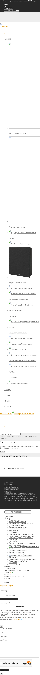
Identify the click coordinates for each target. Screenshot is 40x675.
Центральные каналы (17, 545)
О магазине (8, 482)
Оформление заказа (11, 488)
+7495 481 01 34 (6, 414)
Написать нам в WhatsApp (14, 577)
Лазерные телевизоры (17, 554)
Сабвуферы (13, 539)
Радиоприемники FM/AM (18, 561)
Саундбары (13, 541)
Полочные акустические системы (21, 538)
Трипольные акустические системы (22, 543)
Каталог (7, 39)
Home (2, 452)
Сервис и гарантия (11, 489)
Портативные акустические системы (22, 559)
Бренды (7, 390)
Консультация (9, 569)
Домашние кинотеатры (17, 529)
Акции (7, 395)
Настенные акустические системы (21, 536)
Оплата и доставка (11, 486)
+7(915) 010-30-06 (11, 11)
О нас (6, 4)
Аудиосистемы (14, 520)
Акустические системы (17, 522)
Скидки (7, 406)
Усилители (13, 563)
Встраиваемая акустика (18, 527)
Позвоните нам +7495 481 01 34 (16, 571)
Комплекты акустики (16, 552)
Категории (8, 484)
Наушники (12, 557)
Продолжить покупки (9, 599)
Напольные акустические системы (21, 534)
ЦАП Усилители (14, 564)
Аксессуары (13, 531)
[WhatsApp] (16, 414)
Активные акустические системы (21, 523)
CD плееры (13, 532)
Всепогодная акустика (17, 525)
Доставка (8, 6)
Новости (7, 401)
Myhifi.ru (17, 619)
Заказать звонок (27, 414)
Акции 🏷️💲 (9, 573)
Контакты (8, 9)
